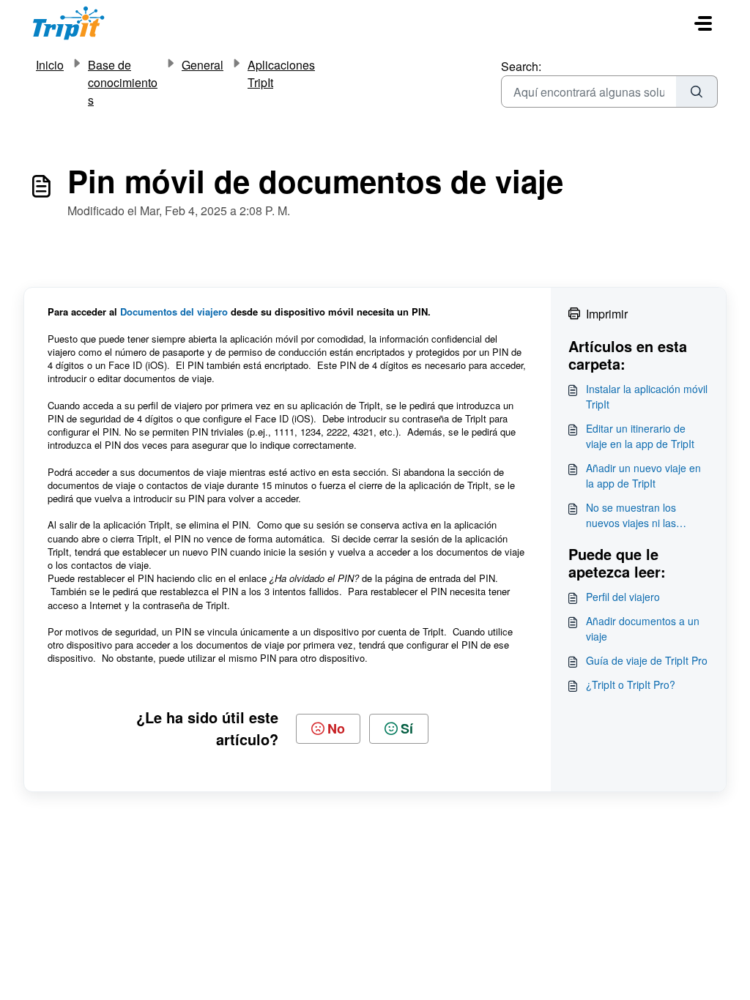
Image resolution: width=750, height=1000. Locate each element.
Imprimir (607, 313)
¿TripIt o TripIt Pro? (630, 684)
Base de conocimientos (122, 82)
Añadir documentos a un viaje (642, 628)
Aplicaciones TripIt (281, 73)
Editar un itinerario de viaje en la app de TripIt (640, 436)
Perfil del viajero (623, 596)
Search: (521, 66)
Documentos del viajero (175, 311)
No (336, 728)
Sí (407, 728)
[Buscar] (697, 91)
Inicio (50, 64)
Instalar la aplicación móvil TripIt (647, 396)
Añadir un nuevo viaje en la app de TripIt (643, 475)
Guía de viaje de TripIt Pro (647, 660)
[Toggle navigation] (703, 23)
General (202, 64)
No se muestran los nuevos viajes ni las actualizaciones (631, 515)
